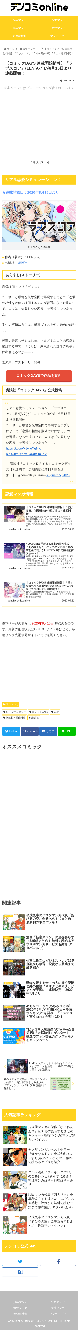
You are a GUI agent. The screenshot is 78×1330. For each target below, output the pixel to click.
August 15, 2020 (58, 475)
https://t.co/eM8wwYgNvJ (24, 448)
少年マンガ (20, 1302)
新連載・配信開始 (15, 717)
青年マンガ (12, 704)
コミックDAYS (40, 711)
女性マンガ (58, 1307)
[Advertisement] (39, 123)
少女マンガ (58, 1302)
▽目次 (34, 162)
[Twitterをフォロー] (20, 1261)
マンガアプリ (57, 1313)
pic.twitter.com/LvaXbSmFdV (26, 454)
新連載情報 (20, 1313)
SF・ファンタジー (16, 711)
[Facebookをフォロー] (58, 1261)
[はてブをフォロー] (20, 1271)
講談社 (22, 263)
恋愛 (56, 711)
